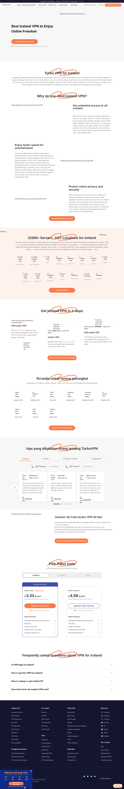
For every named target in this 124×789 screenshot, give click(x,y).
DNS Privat (45, 750)
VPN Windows (15, 726)
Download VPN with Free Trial (62, 218)
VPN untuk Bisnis (72, 743)
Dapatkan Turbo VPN (113, 5)
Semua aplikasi (16, 743)
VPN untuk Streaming (17, 753)
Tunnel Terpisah (46, 743)
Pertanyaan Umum (73, 753)
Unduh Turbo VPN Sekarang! (62, 428)
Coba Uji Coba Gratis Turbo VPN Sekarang (71, 541)
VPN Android (15, 716)
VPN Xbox (14, 736)
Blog (102, 746)
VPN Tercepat (71, 719)
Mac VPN (14, 722)
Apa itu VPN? (43, 5)
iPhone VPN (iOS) (16, 712)
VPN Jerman (45, 719)
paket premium (20, 330)
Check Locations (62, 290)
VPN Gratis (74, 5)
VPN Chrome (15, 729)
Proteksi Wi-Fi (46, 746)
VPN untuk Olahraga (17, 756)
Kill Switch (45, 740)
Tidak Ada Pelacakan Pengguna (77, 726)
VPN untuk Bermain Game (19, 760)
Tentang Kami (71, 760)
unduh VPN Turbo (69, 342)
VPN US (44, 712)
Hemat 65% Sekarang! (16, 783)
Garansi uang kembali (73, 729)
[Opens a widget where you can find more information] (117, 786)
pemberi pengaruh (72, 736)
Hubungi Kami (71, 756)
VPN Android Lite (16, 719)
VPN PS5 (14, 732)
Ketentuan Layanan (107, 760)
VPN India (45, 726)
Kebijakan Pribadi (106, 756)
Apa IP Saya (71, 716)
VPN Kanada (45, 729)
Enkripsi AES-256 (47, 753)
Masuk (101, 5)
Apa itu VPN (71, 712)
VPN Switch (15, 739)
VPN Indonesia (46, 722)
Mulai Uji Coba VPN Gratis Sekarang (62, 358)
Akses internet (46, 756)
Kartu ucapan (105, 750)
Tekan (69, 739)
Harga (19, 5)
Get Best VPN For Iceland (24, 41)
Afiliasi (69, 732)
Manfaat (69, 722)
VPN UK (44, 716)
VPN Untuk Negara (47, 760)
